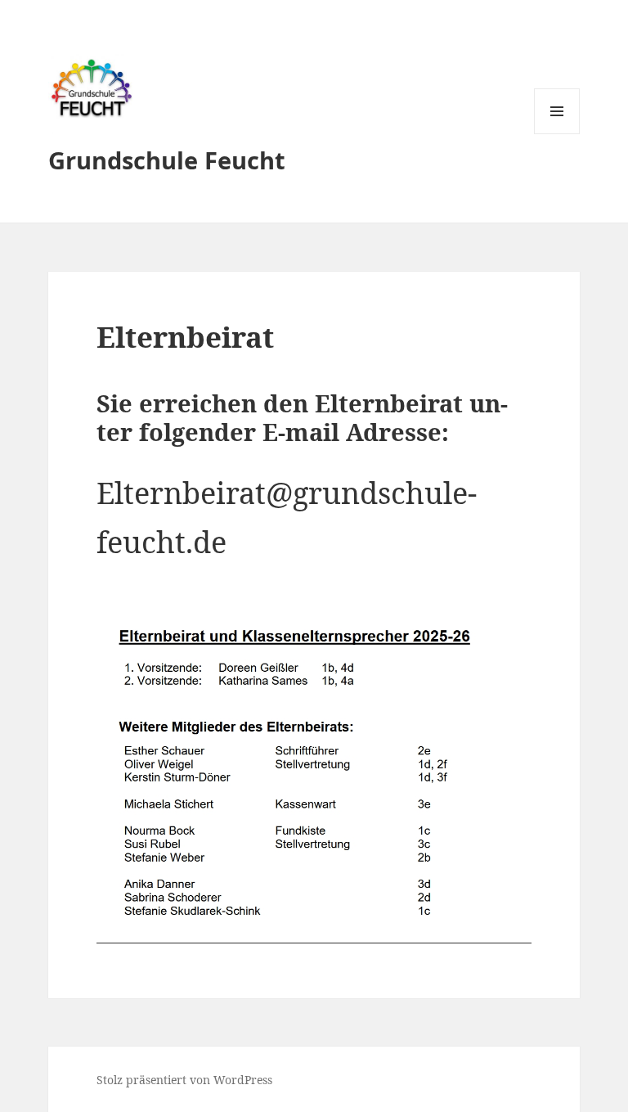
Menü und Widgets (557, 133)
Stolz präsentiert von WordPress (184, 1079)
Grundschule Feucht (166, 160)
